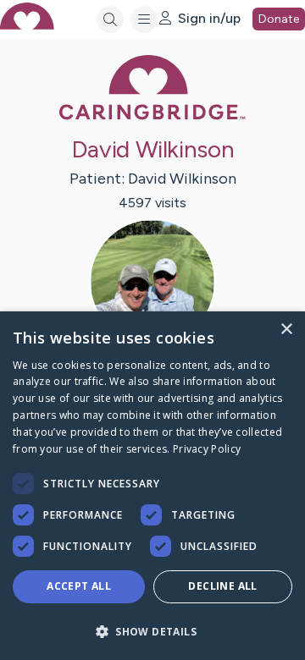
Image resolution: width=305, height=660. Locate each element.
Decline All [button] (222, 586)
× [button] (286, 329)
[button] (152, 631)
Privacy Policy (207, 449)
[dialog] (152, 485)
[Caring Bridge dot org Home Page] (152, 116)
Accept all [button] (79, 586)
